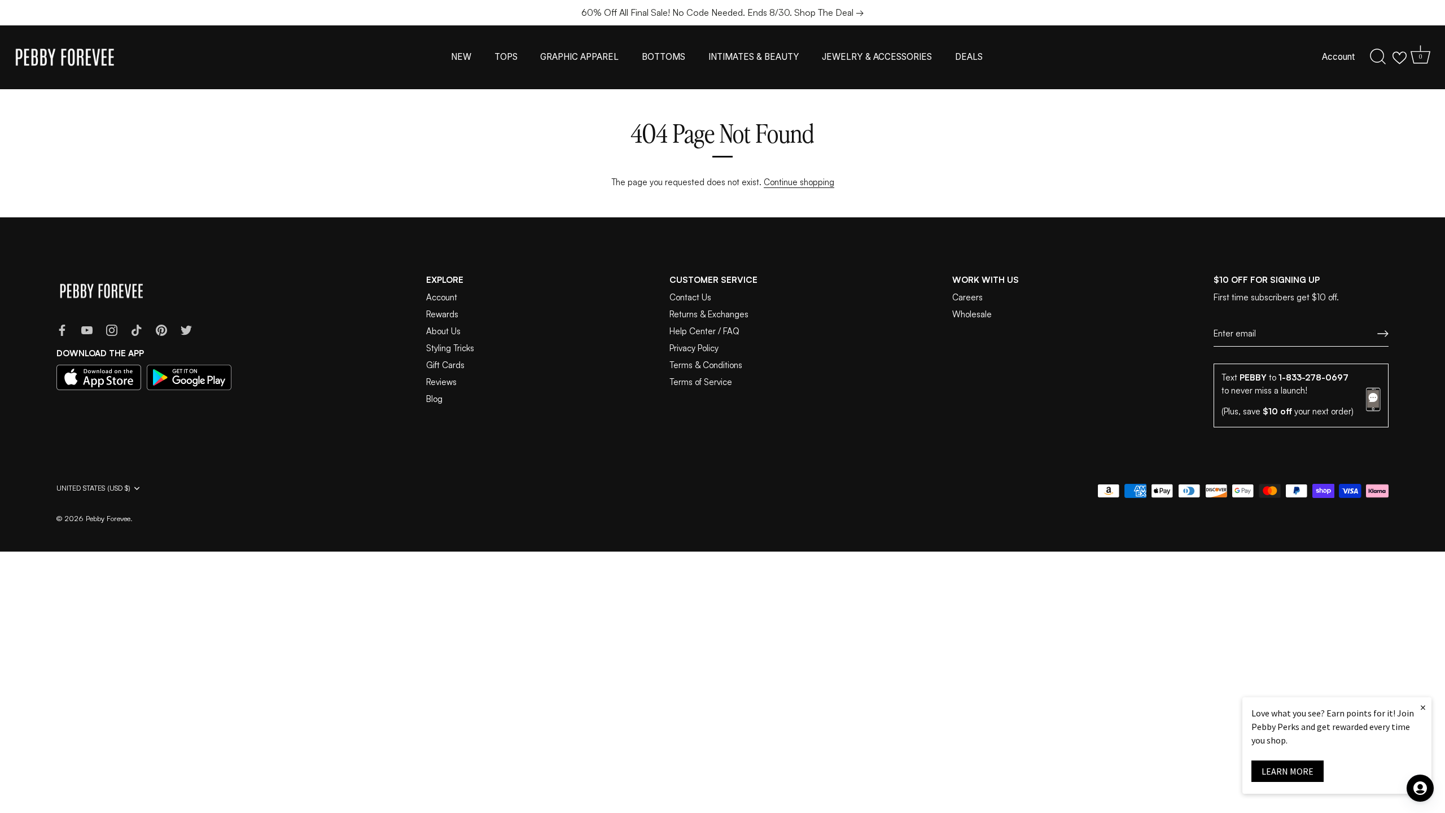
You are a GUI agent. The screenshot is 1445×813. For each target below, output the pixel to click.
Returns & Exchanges (708, 314)
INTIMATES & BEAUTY (753, 56)
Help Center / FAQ (704, 331)
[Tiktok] (136, 329)
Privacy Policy (694, 348)
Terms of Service (700, 382)
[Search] (1377, 57)
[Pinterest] (161, 329)
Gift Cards (445, 365)
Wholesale (972, 314)
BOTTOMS (663, 56)
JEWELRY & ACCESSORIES (877, 56)
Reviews (441, 382)
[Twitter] (186, 329)
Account (1338, 56)
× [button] (1423, 707)
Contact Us (690, 297)
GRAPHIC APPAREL (579, 56)
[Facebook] (62, 329)
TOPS (506, 56)
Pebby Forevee (108, 518)
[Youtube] (87, 329)
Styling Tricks (450, 348)
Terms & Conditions (705, 365)
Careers (967, 297)
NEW (461, 56)
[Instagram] (111, 329)
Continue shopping (799, 182)
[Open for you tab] (1420, 788)
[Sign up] (1383, 333)
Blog (434, 399)
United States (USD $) (93, 488)
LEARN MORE (1287, 771)
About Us (443, 331)
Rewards (442, 314)
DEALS (969, 56)
